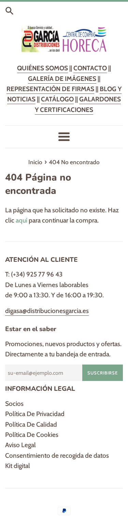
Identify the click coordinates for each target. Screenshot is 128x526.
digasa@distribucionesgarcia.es (47, 311)
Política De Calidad (31, 424)
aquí (21, 220)
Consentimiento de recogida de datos (57, 455)
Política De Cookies (31, 435)
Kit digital (17, 466)
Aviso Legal (20, 445)
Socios (14, 404)
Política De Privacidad (35, 414)
